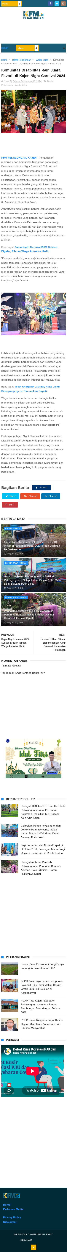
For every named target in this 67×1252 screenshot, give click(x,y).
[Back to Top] (33, 1247)
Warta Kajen (21, 85)
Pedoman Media (13, 1209)
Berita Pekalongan (16, 597)
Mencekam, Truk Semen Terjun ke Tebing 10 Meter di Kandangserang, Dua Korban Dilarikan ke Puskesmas (32, 545)
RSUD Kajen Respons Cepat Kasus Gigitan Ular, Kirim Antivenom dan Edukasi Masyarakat (42, 1024)
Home (4, 48)
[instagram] (63, 3)
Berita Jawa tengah (16, 563)
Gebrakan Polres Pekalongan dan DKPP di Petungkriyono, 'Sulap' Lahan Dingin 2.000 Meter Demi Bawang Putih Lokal (33, 580)
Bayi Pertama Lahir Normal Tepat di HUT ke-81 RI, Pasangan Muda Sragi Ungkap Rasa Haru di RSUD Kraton (43, 849)
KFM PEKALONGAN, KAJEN (18, 157)
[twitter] (57, 3)
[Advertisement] (33, 914)
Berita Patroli (13, 528)
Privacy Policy (12, 1217)
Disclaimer (9, 1221)
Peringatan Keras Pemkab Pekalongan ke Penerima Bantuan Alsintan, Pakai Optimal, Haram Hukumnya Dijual (29, 614)
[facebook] (50, 3)
